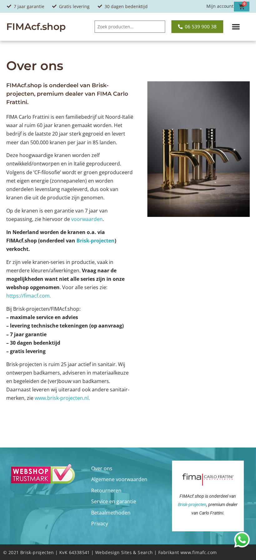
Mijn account (220, 6)
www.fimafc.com (198, 552)
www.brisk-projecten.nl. (62, 398)
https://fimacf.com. (28, 295)
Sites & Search (137, 552)
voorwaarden (87, 219)
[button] (235, 27)
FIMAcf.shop (36, 26)
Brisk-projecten (95, 240)
